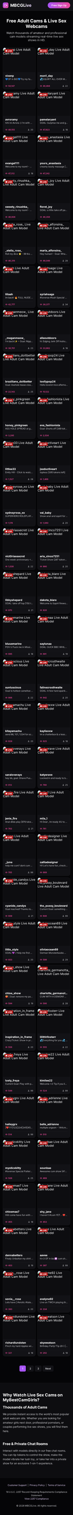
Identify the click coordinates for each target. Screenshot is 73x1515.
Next (48, 1368)
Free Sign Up (58, 5)
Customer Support (17, 1485)
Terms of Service (56, 1485)
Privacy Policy (37, 1485)
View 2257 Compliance (37, 1498)
